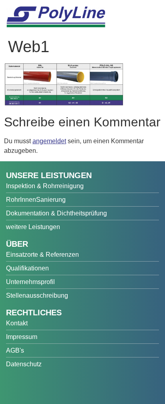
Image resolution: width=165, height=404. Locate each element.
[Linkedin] (70, 385)
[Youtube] (33, 385)
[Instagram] (52, 385)
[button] (151, 21)
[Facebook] (14, 385)
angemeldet (49, 141)
